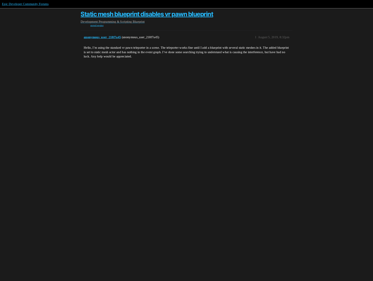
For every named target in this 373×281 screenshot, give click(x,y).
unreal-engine (97, 25)
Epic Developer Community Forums (25, 4)
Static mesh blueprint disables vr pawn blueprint (147, 14)
